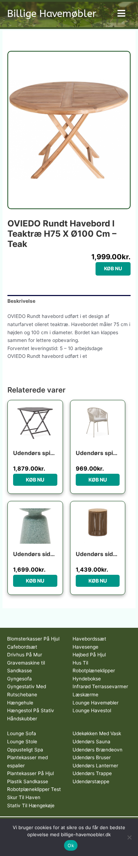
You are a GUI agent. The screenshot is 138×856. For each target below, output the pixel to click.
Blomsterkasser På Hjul (33, 639)
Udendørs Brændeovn (97, 749)
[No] (129, 837)
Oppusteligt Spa (25, 749)
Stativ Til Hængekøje (30, 805)
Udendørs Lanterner (95, 765)
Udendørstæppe (91, 781)
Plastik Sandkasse (27, 781)
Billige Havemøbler (51, 13)
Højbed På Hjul (89, 654)
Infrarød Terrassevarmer (100, 686)
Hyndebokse (87, 678)
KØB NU (113, 268)
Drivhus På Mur (24, 654)
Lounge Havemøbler (96, 703)
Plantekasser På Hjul (30, 773)
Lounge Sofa (21, 733)
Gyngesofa (19, 678)
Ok (71, 845)
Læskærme (85, 694)
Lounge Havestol (92, 710)
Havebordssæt (89, 639)
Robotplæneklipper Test (34, 789)
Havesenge (85, 647)
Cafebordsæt (22, 647)
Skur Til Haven (23, 797)
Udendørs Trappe (92, 773)
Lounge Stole (22, 741)
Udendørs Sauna (91, 741)
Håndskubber (22, 718)
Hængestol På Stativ (30, 710)
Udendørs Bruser (92, 757)
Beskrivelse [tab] (21, 301)
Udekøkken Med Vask (97, 733)
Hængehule (20, 703)
